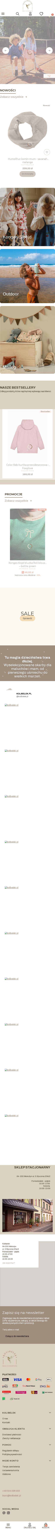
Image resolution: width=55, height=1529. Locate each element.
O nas (5, 1419)
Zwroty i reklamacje (11, 1438)
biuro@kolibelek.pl (11, 1495)
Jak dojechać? (8, 1263)
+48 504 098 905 (11, 1491)
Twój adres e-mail (10, 1330)
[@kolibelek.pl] (9, 695)
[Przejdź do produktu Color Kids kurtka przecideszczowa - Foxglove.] (27, 436)
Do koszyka (27, 174)
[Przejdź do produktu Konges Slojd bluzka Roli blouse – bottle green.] (27, 534)
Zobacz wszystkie (11, 96)
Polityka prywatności (12, 1454)
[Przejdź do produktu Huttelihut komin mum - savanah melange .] (27, 130)
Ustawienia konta (10, 1470)
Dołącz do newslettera (17, 1336)
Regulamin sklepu (10, 1451)
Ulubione (6, 1474)
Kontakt (6, 1422)
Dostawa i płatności (11, 1435)
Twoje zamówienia (11, 1467)
